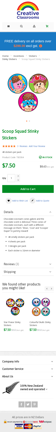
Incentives (19, 55)
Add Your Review (37, 146)
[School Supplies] (28, 10)
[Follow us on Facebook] (22, 403)
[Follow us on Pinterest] (35, 403)
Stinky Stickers (9, 59)
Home (5, 55)
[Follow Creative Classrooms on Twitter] (28, 403)
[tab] (28, 212)
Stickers (33, 55)
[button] (26, 121)
